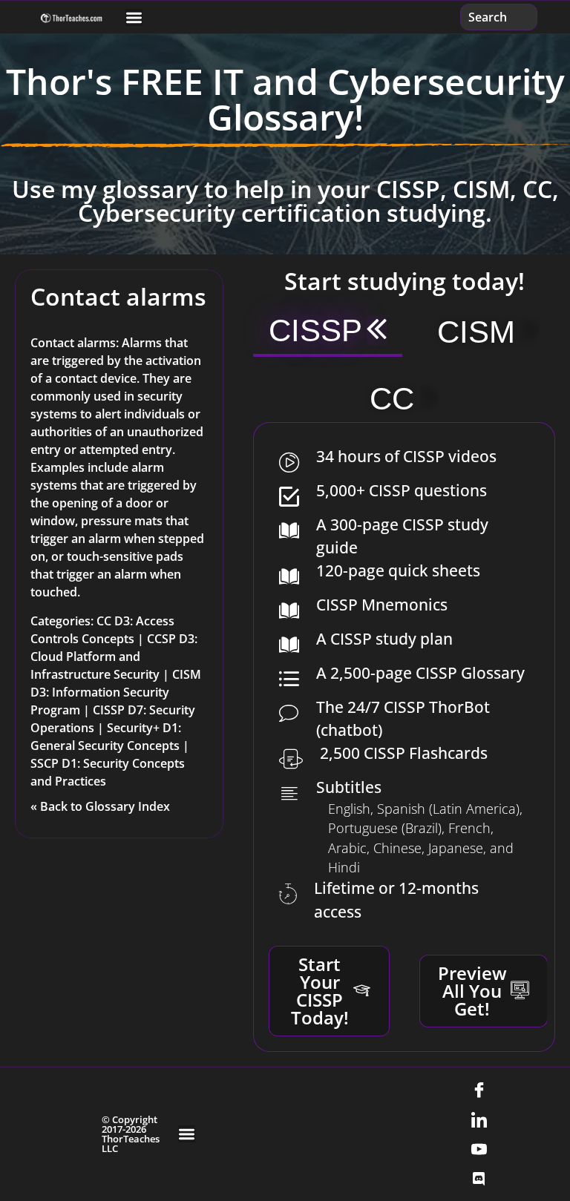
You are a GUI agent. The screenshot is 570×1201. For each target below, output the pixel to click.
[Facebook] (479, 1090)
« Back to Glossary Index (100, 806)
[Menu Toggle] (133, 17)
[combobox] (498, 17)
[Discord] (479, 1179)
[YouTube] (479, 1149)
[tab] (327, 332)
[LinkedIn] (479, 1119)
